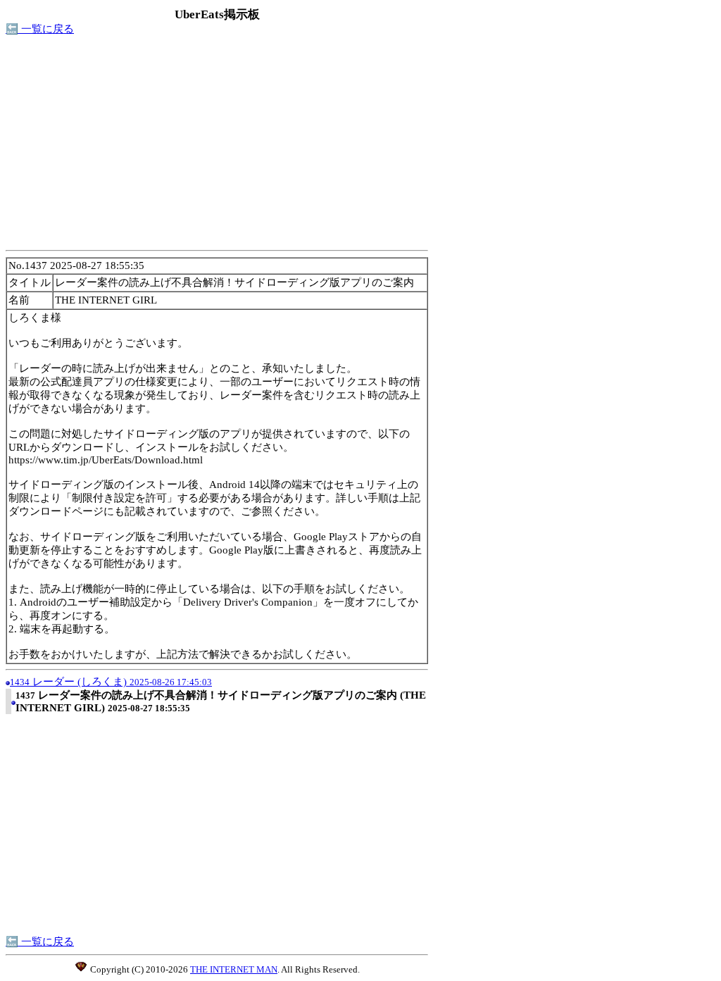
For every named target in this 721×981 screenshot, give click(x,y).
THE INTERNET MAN (233, 969)
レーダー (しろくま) (111, 681)
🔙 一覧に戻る (40, 29)
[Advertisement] (217, 146)
